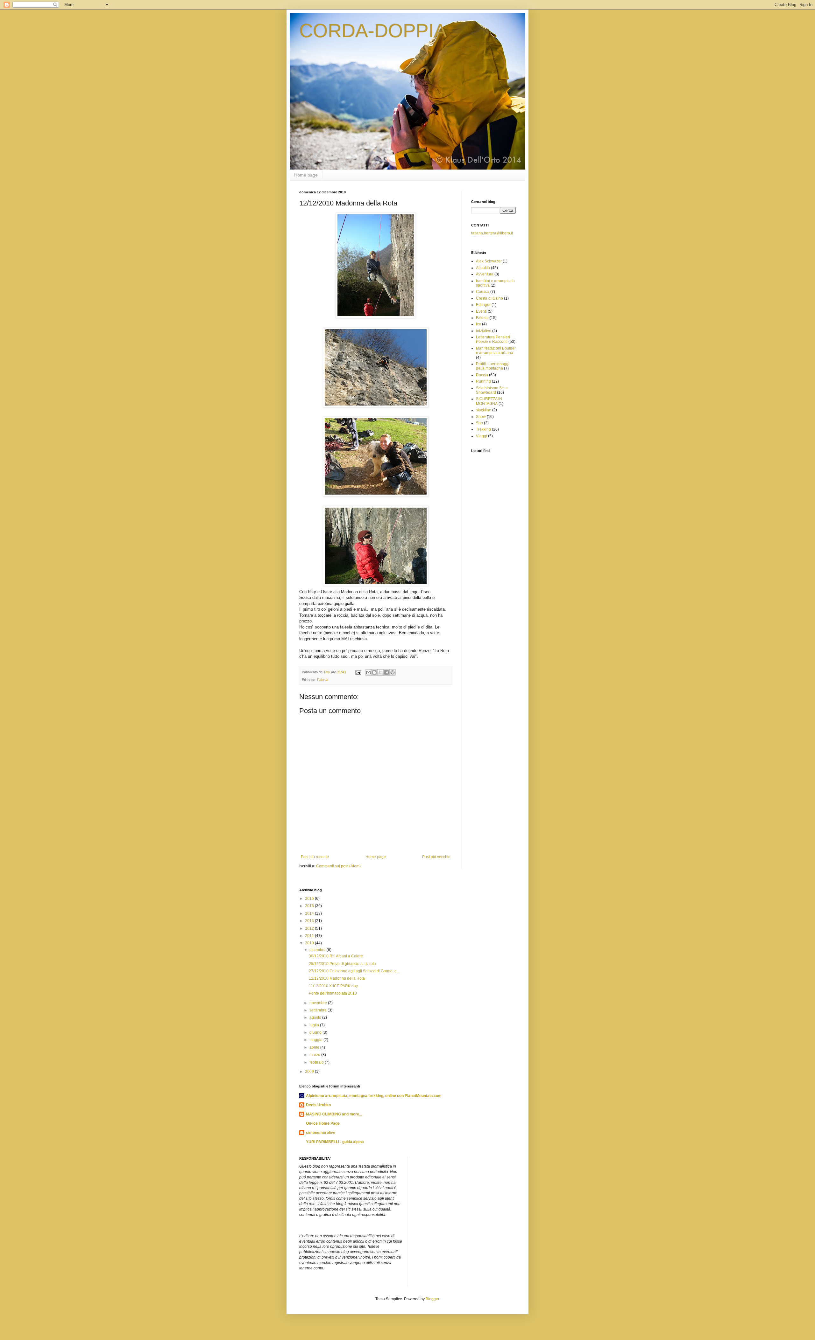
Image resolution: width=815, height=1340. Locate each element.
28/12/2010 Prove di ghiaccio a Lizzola (342, 964)
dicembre (318, 950)
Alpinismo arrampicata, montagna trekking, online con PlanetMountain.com (374, 1096)
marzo (315, 1054)
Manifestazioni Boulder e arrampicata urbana (496, 350)
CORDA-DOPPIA (373, 30)
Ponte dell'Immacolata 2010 (333, 993)
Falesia (322, 680)
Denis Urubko (318, 1105)
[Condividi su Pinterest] (392, 672)
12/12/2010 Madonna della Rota (337, 978)
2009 (310, 1071)
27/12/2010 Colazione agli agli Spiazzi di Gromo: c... (354, 971)
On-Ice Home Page (323, 1123)
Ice (478, 324)
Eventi (481, 311)
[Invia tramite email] (368, 672)
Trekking (483, 429)
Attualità (483, 268)
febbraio (317, 1062)
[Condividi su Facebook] (386, 672)
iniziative (483, 331)
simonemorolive (320, 1132)
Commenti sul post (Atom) (338, 866)
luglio (314, 1025)
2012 (310, 928)
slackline (483, 410)
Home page (306, 174)
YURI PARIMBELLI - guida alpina (335, 1142)
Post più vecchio (436, 857)
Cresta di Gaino (489, 298)
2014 (310, 913)
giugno (315, 1032)
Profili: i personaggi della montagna (492, 366)
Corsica (482, 291)
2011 (310, 936)
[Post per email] (358, 672)
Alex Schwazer (489, 261)
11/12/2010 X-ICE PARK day (333, 986)
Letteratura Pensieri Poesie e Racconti (493, 339)
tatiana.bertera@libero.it (492, 233)
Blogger (432, 1299)
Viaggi (481, 436)
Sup (479, 423)
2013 (310, 921)
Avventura (484, 274)
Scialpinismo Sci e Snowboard (492, 390)
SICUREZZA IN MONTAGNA (489, 401)
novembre (318, 1003)
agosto (315, 1017)
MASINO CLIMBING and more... (334, 1114)
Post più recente (315, 857)
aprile (314, 1047)
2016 (310, 898)
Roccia (482, 375)
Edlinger (483, 304)
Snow (481, 416)
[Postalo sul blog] (374, 672)
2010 (310, 943)
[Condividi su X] (380, 672)
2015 (310, 906)
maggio (316, 1040)
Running (483, 381)
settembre (318, 1010)
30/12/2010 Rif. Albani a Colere (336, 956)
